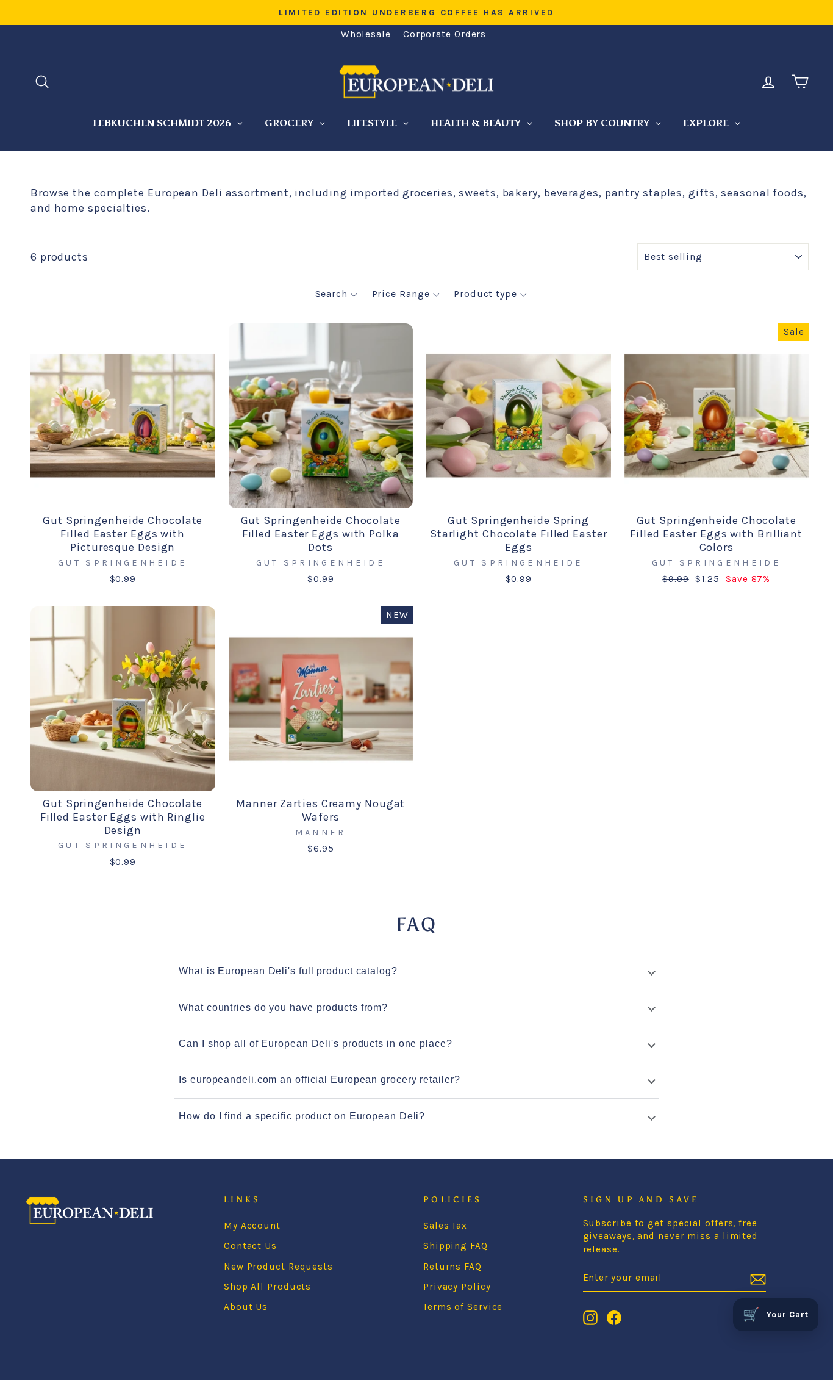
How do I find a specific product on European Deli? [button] (302, 1116)
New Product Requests (278, 1266)
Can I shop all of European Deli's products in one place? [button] (315, 1043)
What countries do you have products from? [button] (283, 1007)
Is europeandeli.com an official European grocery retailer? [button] (319, 1079)
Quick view (122, 492)
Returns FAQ (452, 1266)
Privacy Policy (457, 1286)
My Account (252, 1225)
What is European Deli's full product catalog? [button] (288, 971)
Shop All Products (267, 1286)
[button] (336, 294)
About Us (246, 1306)
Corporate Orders (444, 34)
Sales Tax (445, 1225)
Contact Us (250, 1245)
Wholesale (366, 34)
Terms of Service (462, 1306)
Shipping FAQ (455, 1245)
